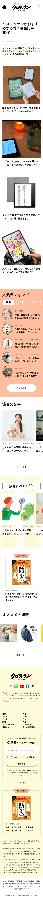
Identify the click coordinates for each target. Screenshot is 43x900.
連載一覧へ (21, 655)
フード (5, 719)
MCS (26, 886)
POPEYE (19, 881)
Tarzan (22, 884)
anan (4, 881)
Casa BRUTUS (29, 881)
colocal (29, 884)
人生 (24, 722)
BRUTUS (11, 881)
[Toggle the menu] (4, 7)
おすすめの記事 (8, 724)
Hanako (7, 884)
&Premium (15, 884)
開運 (4, 722)
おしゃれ (5, 716)
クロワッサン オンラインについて (14, 841)
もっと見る (21, 388)
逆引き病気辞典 (29, 727)
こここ (21, 886)
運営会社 (31, 841)
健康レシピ (6, 727)
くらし (25, 716)
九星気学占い (28, 724)
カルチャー (27, 719)
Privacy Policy (26, 889)
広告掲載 (17, 889)
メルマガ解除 (21, 783)
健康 (4, 714)
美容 (24, 714)
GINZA (38, 881)
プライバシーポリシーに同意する (23, 757)
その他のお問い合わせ (21, 844)
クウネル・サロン (12, 886)
